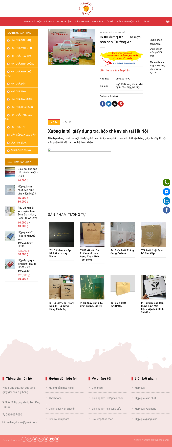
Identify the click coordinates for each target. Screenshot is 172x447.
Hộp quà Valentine (21, 48)
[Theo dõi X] (34, 439)
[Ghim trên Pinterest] (121, 104)
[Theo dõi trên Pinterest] (45, 439)
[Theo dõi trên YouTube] (56, 439)
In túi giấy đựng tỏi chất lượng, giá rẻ (91, 305)
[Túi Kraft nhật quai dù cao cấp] (153, 234)
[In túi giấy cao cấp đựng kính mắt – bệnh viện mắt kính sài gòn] (153, 287)
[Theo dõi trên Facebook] (24, 439)
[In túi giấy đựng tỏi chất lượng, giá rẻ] (92, 287)
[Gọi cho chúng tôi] (40, 439)
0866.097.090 (123, 78)
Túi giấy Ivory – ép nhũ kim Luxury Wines (60, 253)
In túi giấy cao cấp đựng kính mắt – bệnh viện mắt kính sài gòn (152, 308)
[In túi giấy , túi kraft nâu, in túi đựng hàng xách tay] (61, 287)
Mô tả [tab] (54, 122)
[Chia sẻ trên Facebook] (102, 104)
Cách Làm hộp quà (128, 21)
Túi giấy (110, 21)
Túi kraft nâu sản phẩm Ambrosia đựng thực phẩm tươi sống (90, 255)
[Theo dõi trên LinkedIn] (51, 439)
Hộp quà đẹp (44, 21)
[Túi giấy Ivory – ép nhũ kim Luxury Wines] (61, 234)
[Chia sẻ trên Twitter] (109, 104)
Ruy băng (97, 21)
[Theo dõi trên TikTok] (29, 439)
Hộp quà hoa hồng (21, 107)
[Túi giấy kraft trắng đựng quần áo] (123, 234)
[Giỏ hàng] (167, 21)
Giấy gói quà (82, 21)
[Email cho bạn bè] (115, 104)
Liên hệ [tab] (66, 122)
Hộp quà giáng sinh (146, 419)
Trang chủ (29, 21)
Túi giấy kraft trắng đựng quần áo (122, 252)
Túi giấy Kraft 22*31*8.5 (118, 305)
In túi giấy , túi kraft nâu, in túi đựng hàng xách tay (61, 306)
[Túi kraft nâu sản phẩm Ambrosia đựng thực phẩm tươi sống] (92, 234)
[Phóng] (52, 60)
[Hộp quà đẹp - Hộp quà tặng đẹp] (86, 8)
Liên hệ (146, 21)
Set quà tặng (64, 21)
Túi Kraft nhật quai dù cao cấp (152, 252)
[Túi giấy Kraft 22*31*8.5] (123, 287)
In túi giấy (121, 32)
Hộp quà (140, 387)
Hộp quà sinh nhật (21, 40)
